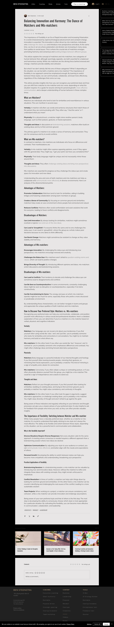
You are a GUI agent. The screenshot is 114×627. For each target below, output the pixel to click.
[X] (111, 318)
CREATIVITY (27, 510)
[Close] (112, 624)
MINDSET (35, 510)
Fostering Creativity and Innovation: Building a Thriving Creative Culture (84, 550)
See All (97, 528)
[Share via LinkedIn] (33, 516)
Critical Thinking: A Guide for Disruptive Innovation (27, 550)
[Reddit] (111, 326)
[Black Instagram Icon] (111, 313)
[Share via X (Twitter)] (29, 516)
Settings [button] (89, 624)
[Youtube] (111, 305)
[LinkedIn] (111, 301)
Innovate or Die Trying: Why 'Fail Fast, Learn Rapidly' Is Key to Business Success (56, 550)
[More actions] (89, 16)
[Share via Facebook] (25, 516)
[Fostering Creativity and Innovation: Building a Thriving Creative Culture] (86, 538)
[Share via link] (38, 516)
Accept (106, 624)
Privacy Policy (70, 624)
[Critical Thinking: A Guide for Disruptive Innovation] (28, 538)
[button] (109, 4)
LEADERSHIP (43, 510)
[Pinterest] (111, 322)
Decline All (97, 624)
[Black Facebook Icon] (111, 309)
